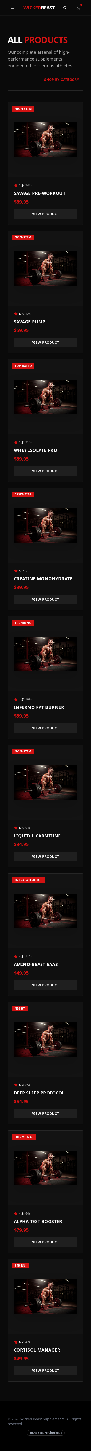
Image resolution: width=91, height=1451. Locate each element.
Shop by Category (61, 79)
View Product (45, 214)
